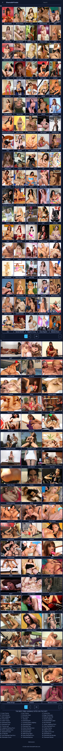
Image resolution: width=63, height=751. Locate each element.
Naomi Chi (31, 521)
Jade (10, 358)
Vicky (52, 630)
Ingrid (55, 241)
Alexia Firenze (8, 313)
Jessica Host (52, 594)
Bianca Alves (55, 96)
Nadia (31, 187)
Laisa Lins (7, 259)
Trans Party (5, 719)
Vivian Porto (11, 539)
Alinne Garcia (10, 521)
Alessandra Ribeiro (31, 630)
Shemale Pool (6, 724)
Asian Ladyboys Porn (50, 724)
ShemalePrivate (12, 2)
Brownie (52, 412)
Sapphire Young (31, 332)
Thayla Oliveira (11, 485)
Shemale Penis (27, 730)
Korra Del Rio (52, 448)
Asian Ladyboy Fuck (7, 730)
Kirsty (31, 503)
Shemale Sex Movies (50, 735)
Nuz (8, 332)
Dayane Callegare (10, 630)
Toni (43, 205)
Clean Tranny (6, 721)
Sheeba (52, 485)
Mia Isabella (20, 78)
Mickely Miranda (43, 313)
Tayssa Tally (11, 612)
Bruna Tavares (8, 23)
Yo (43, 168)
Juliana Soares (55, 205)
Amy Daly (31, 277)
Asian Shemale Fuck (28, 728)
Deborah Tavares (7, 60)
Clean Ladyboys (5, 717)
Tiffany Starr (8, 168)
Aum (31, 60)
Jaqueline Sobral (31, 448)
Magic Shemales (48, 715)
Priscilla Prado (11, 376)
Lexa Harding (19, 132)
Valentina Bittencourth (8, 132)
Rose (8, 150)
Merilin (43, 114)
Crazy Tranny (5, 713)
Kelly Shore (55, 114)
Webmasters (31, 742)
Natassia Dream (55, 150)
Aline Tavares (55, 277)
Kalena (8, 295)
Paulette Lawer (31, 132)
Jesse (55, 23)
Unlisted (55, 78)
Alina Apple (11, 430)
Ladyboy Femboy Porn (8, 728)
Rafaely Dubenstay (31, 358)
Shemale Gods (26, 715)
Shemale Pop (27, 726)
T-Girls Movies (5, 715)
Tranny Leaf (5, 726)
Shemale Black (27, 724)
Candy (31, 684)
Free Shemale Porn (49, 726)
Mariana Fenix (52, 376)
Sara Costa (8, 187)
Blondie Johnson (19, 187)
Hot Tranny (25, 713)
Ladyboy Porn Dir (49, 732)
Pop (19, 96)
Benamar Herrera (31, 205)
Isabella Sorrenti (55, 313)
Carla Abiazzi (52, 521)
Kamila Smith (10, 557)
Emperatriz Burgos (11, 684)
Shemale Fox (47, 733)
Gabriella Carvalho (11, 448)
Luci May (55, 223)
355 (36, 336)
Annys (31, 394)
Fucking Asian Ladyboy (29, 722)
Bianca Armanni (55, 295)
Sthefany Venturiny (8, 205)
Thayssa (20, 168)
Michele (20, 150)
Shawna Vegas (43, 41)
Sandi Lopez (11, 648)
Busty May (8, 96)
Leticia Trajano (31, 594)
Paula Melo (31, 648)
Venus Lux (55, 187)
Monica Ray (20, 114)
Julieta (43, 96)
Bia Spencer (31, 412)
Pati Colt (52, 467)
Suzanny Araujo (43, 241)
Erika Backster (31, 295)
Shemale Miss (27, 732)
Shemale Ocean (6, 732)
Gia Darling (20, 60)
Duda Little (43, 78)
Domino (31, 313)
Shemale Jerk (27, 721)
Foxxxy (8, 223)
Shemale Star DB (48, 717)
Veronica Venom (43, 277)
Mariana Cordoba (52, 702)
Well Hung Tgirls (27, 733)
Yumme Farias (20, 295)
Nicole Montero (52, 666)
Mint (31, 78)
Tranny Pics (46, 713)
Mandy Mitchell (31, 41)
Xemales (25, 719)
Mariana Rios (43, 187)
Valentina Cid (55, 132)
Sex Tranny (25, 717)
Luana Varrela (19, 205)
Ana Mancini (19, 41)
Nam (10, 594)
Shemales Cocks (6, 737)
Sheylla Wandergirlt (43, 259)
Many (31, 666)
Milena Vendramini (52, 648)
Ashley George (8, 114)
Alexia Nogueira (19, 277)
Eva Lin (31, 259)
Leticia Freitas (52, 539)
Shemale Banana (28, 737)
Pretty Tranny (48, 728)
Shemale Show (6, 722)
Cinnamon (31, 575)
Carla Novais (31, 557)
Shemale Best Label (49, 721)
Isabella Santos (20, 313)
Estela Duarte (52, 430)
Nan (31, 23)
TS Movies (5, 733)
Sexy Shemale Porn (28, 735)
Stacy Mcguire (43, 332)
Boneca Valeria (52, 394)
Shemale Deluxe (48, 737)
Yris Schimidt (31, 96)
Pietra (10, 575)
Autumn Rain (7, 41)
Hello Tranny (47, 730)
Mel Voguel (43, 132)
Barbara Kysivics (10, 503)
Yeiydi (55, 60)
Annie (52, 358)
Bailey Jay (19, 241)
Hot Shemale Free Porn (8, 735)
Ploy (55, 168)
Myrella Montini (55, 259)
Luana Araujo (31, 150)
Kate (52, 684)
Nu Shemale (47, 722)
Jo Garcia (31, 376)
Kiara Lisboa (11, 412)
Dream (20, 259)
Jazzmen (52, 575)
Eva (43, 223)
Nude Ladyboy (48, 719)
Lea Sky (32, 114)
